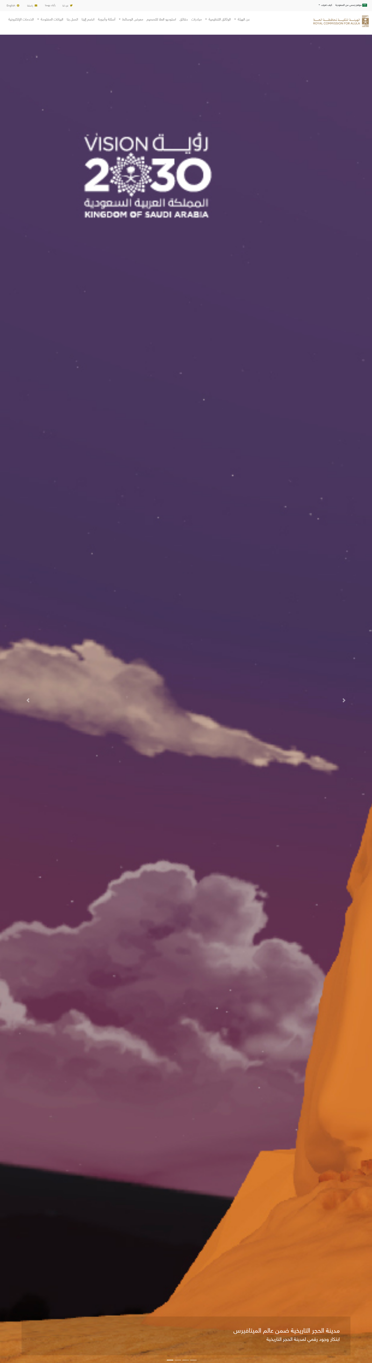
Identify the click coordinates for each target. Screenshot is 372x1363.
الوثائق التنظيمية (219, 20)
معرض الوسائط (132, 20)
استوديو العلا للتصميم (161, 20)
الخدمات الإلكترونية (21, 20)
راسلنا (30, 5)
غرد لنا (65, 5)
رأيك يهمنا (50, 5)
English (11, 5)
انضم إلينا (88, 20)
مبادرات (196, 20)
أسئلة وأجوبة (106, 20)
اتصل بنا (72, 20)
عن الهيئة (243, 20)
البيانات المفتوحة (51, 20)
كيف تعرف (326, 5)
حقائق (184, 20)
